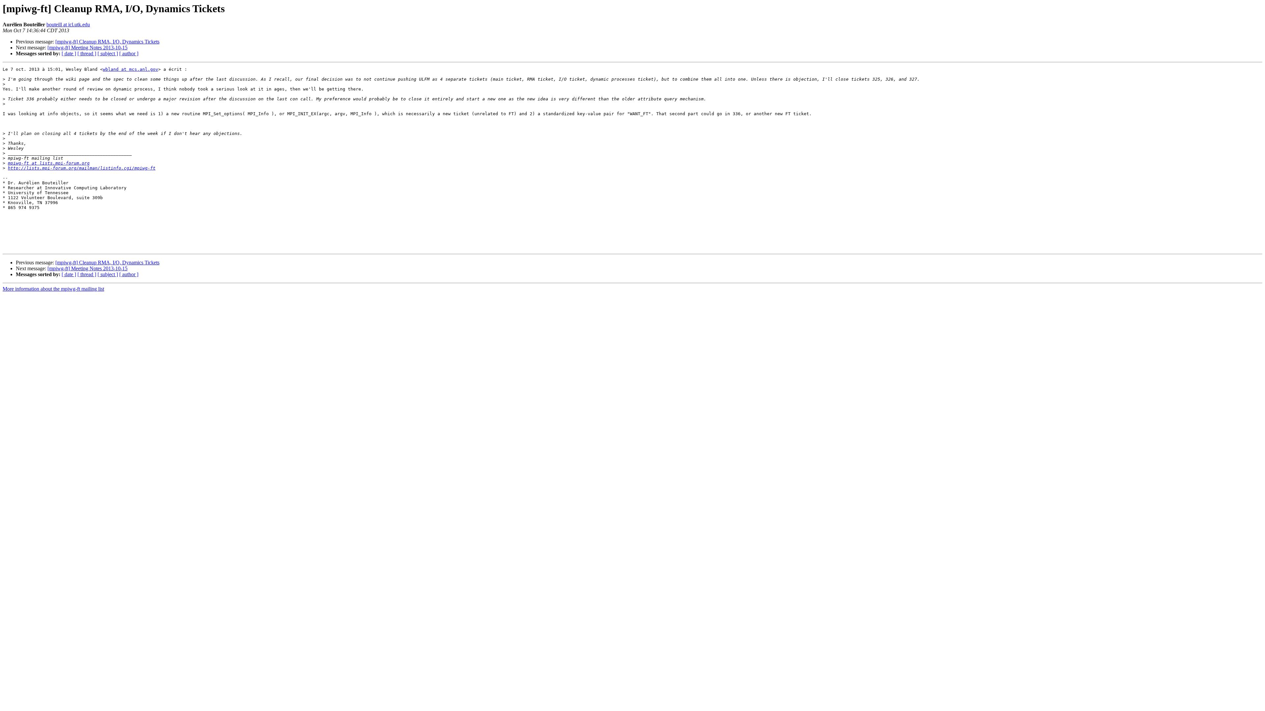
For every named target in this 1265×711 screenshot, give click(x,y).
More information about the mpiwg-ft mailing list (53, 289)
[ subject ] (108, 53)
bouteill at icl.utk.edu (68, 24)
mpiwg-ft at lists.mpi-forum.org (49, 163)
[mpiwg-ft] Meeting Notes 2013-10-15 (87, 47)
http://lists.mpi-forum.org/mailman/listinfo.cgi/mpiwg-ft (81, 168)
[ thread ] (86, 53)
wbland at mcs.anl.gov (130, 69)
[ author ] (128, 53)
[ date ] (69, 53)
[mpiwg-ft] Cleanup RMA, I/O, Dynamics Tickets (107, 41)
